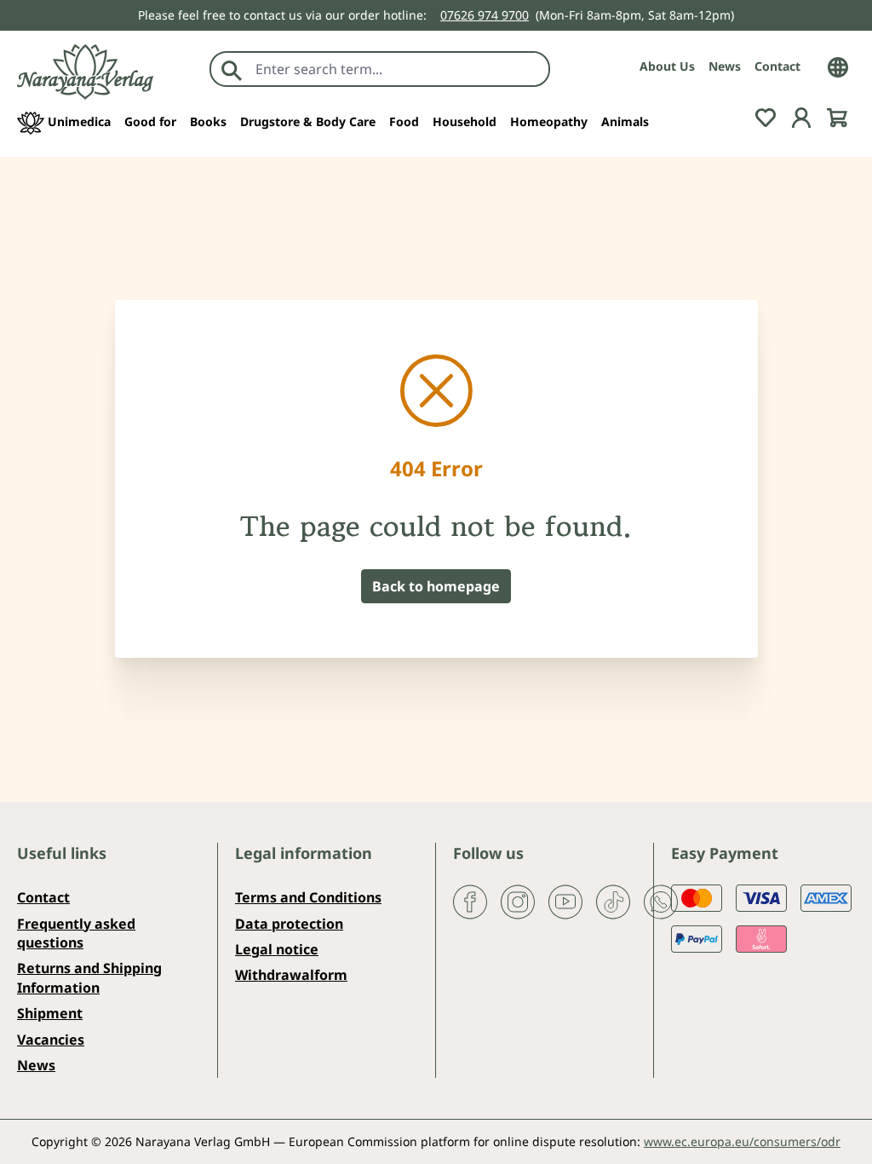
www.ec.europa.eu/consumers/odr (742, 1141)
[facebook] (470, 900)
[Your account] (801, 117)
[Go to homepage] (85, 72)
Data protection (289, 923)
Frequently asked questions (76, 933)
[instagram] (518, 900)
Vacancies (50, 1039)
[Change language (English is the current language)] (838, 65)
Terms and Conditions (308, 897)
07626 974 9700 (484, 15)
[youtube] (565, 900)
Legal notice (276, 949)
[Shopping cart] (837, 117)
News (724, 66)
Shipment (50, 1013)
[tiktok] (613, 900)
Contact (777, 66)
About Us (667, 66)
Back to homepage (436, 586)
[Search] (232, 69)
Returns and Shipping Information (89, 977)
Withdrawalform (291, 974)
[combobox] (398, 69)
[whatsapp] (661, 900)
